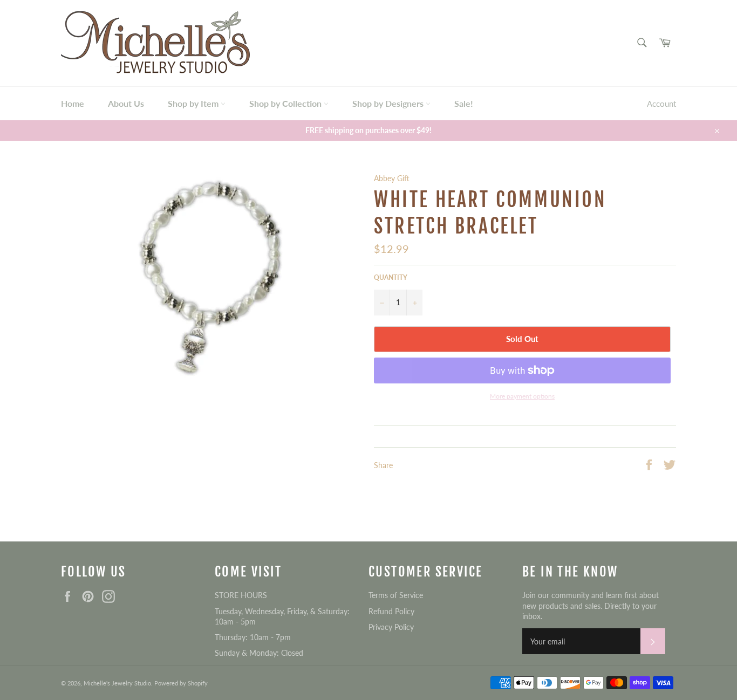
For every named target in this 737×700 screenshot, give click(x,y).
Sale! (463, 103)
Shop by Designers (389, 103)
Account (661, 103)
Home (72, 103)
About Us (126, 103)
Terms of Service (395, 595)
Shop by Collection (286, 103)
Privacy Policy (391, 627)
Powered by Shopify (181, 683)
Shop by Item (194, 103)
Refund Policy (391, 611)
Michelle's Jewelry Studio (117, 683)
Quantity (390, 277)
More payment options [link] (522, 396)
